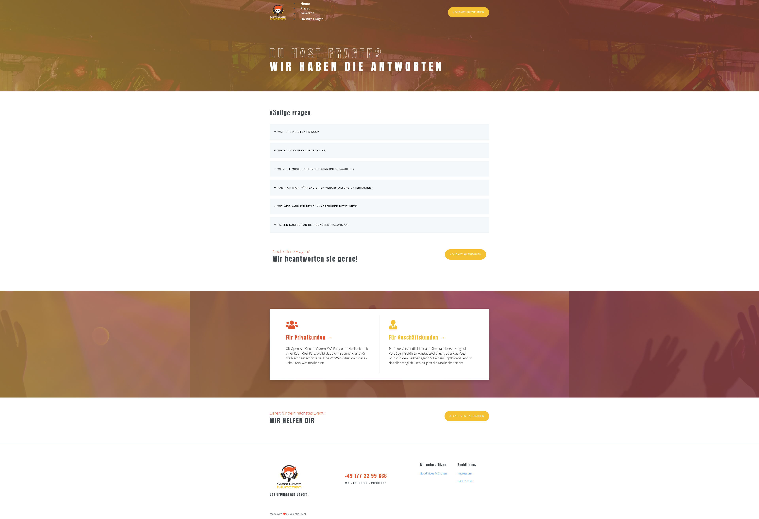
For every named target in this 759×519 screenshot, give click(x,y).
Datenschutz (465, 481)
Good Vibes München (433, 473)
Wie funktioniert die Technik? (301, 150)
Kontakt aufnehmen (468, 12)
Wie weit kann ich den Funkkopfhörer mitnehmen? (318, 206)
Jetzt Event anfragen (466, 416)
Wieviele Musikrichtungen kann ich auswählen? (316, 169)
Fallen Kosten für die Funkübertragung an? (313, 225)
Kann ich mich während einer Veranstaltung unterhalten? (325, 187)
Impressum (465, 473)
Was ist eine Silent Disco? (298, 132)
